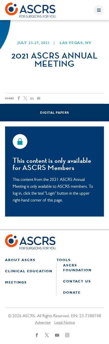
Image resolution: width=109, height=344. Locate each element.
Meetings (16, 282)
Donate (72, 292)
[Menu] (99, 10)
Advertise (43, 323)
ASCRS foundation (77, 268)
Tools (64, 260)
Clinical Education (28, 271)
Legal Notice (64, 323)
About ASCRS (20, 260)
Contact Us (77, 281)
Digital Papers (54, 112)
